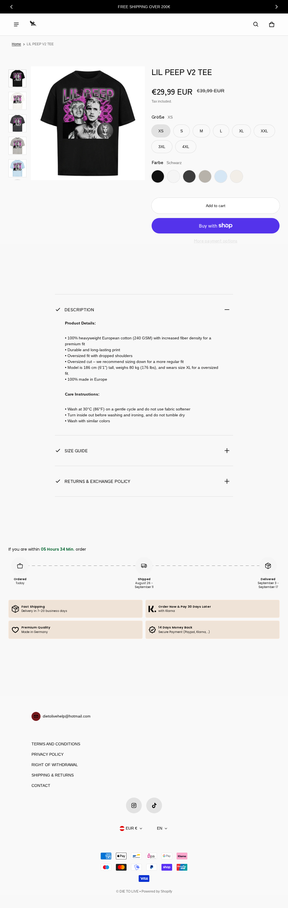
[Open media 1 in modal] (88, 123)
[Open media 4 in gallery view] (17, 123)
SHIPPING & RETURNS (53, 775)
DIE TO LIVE (129, 891)
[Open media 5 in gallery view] (17, 146)
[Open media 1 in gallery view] (17, 78)
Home (16, 44)
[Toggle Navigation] (16, 24)
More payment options (215, 241)
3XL (161, 146)
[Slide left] (11, 6)
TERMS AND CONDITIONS (56, 744)
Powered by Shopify (156, 891)
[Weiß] (173, 176)
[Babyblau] (221, 176)
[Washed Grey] (205, 176)
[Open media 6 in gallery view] (17, 168)
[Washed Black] (189, 176)
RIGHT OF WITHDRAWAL (55, 764)
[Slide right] (276, 6)
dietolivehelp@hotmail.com (67, 716)
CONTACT (41, 785)
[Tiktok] (154, 805)
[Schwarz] (158, 176)
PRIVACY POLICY (48, 754)
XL (241, 131)
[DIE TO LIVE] (33, 24)
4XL (185, 146)
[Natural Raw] (236, 176)
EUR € (131, 828)
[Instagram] (134, 805)
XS (160, 131)
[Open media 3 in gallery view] (17, 101)
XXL (264, 131)
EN (159, 828)
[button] (256, 24)
